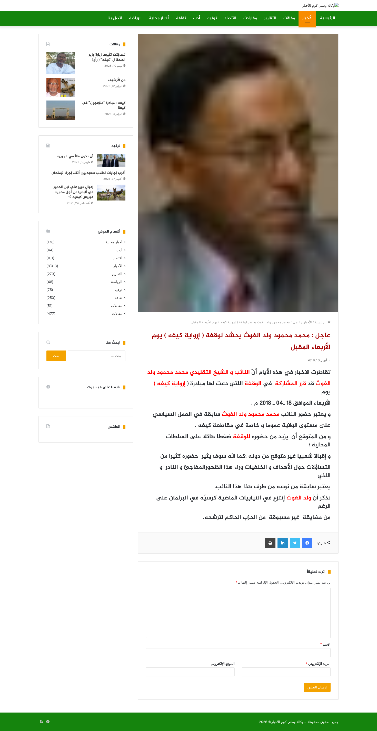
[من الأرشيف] (60, 87)
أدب (196, 18)
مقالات (289, 18)
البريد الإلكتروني (318, 664)
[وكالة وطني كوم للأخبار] (320, 5)
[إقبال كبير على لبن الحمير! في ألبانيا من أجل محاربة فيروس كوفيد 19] (111, 193)
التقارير (270, 18)
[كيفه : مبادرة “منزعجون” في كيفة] (60, 110)
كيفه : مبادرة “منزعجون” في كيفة (103, 105)
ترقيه (212, 18)
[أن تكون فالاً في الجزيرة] (111, 160)
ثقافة (181, 18)
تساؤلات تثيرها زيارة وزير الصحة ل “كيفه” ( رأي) (107, 57)
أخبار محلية (159, 18)
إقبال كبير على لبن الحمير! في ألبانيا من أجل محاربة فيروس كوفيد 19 (73, 192)
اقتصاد (230, 18)
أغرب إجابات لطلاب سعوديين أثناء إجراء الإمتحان (88, 173)
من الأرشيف (116, 80)
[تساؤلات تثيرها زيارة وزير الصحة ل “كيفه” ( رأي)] (60, 63)
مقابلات (250, 18)
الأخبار (307, 18)
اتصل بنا (114, 18)
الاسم (325, 644)
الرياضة (135, 18)
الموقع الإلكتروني (223, 664)
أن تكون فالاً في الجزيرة (75, 156)
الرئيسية (327, 18)
